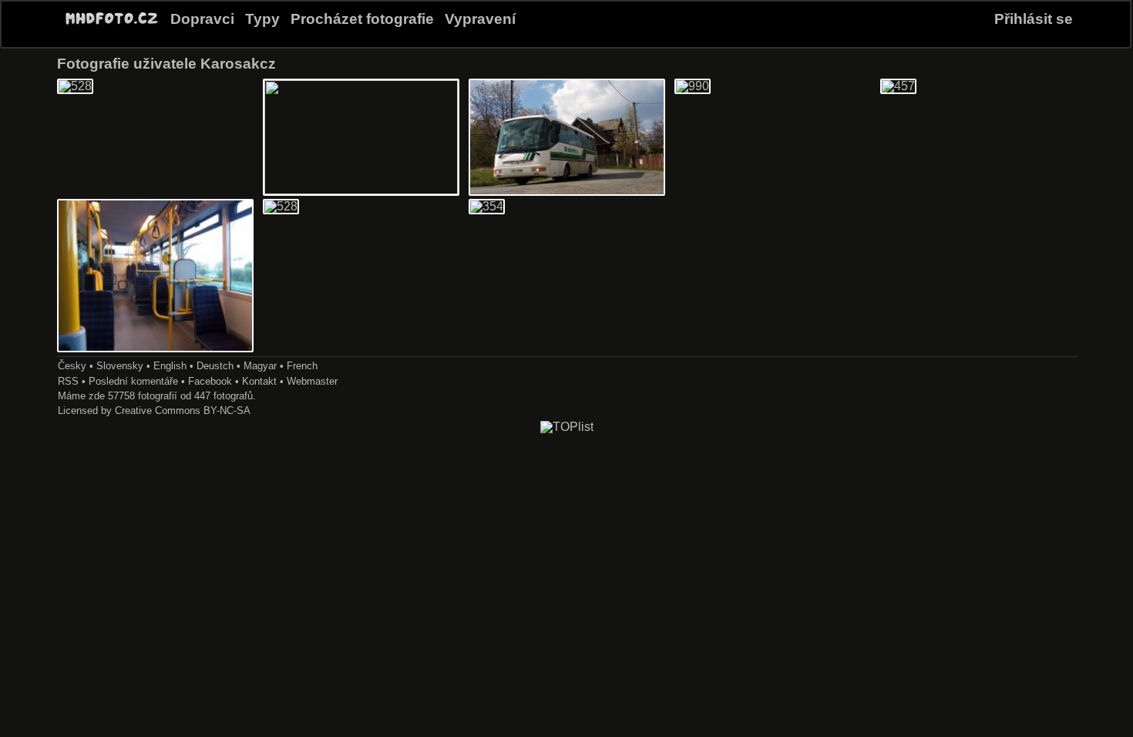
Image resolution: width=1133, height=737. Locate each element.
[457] (898, 86)
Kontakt (259, 381)
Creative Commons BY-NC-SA (182, 410)
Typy (262, 19)
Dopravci (202, 19)
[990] (692, 86)
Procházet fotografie (362, 19)
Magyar (260, 366)
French (302, 366)
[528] (75, 86)
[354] (487, 206)
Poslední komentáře (133, 381)
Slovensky (119, 366)
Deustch (215, 366)
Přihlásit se (1033, 19)
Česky (72, 366)
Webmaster (312, 381)
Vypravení (480, 19)
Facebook (210, 381)
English (170, 366)
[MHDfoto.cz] (112, 25)
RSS (68, 381)
